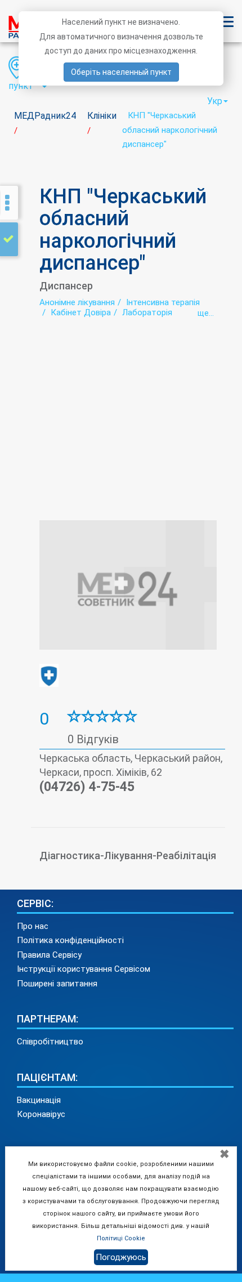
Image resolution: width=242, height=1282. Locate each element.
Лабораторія (147, 312)
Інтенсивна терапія (163, 302)
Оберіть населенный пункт (121, 72)
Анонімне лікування (77, 302)
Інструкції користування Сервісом (83, 969)
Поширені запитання (57, 984)
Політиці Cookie (121, 1238)
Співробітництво (50, 1042)
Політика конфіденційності (70, 940)
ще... (206, 313)
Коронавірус (41, 1114)
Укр (214, 101)
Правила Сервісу (49, 955)
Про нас (32, 926)
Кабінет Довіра (81, 312)
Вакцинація (39, 1100)
